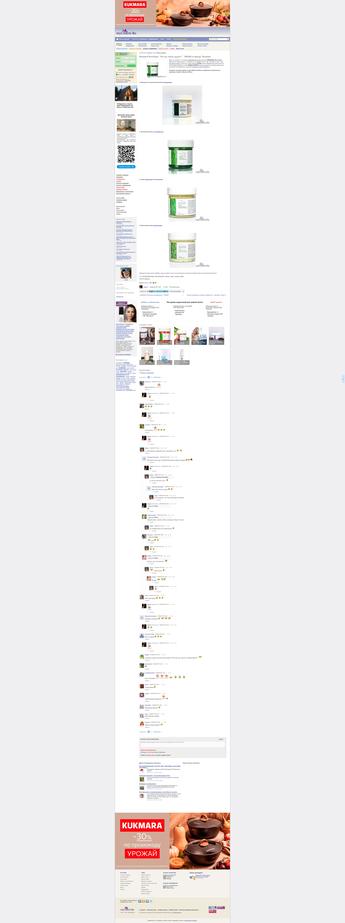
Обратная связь (152, 910)
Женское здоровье (202, 43)
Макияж (169, 43)
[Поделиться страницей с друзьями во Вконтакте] (150, 291)
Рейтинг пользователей (126, 881)
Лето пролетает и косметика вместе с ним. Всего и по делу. (126, 252)
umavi (146, 714)
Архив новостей (120, 206)
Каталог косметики (122, 183)
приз (122, 379)
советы (134, 382)
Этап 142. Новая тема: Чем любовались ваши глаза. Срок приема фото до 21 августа (124, 257)
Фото (162, 39)
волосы (126, 363)
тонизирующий (157, 225)
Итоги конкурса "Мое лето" (123, 249)
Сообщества (120, 179)
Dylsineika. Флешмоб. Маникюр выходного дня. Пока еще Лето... (124, 230)
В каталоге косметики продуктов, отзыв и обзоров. (169, 876)
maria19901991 (149, 404)
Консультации (120, 210)
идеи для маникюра (131, 365)
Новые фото (120, 187)
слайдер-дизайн (128, 382)
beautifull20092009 (150, 672)
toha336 (147, 654)
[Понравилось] (166, 381)
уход (127, 385)
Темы (143, 872)
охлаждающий (167, 82)
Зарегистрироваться (148, 750)
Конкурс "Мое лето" (121, 246)
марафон (130, 371)
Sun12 (146, 684)
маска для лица (119, 373)
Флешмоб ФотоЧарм (148, 276)
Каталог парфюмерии (123, 185)
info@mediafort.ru (177, 912)
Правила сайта (173, 910)
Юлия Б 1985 (148, 664)
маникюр (123, 371)
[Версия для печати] (183, 291)
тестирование (127, 383)
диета (123, 364)
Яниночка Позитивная (153, 457)
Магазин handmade (180, 39)
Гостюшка (147, 424)
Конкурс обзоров (121, 189)
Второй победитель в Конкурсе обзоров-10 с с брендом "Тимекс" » (206, 295)
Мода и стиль (155, 45)
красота (126, 369)
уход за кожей (119, 388)
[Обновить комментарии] (343, 379)
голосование (119, 364)
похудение (132, 378)
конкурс (122, 367)
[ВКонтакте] (139, 901)
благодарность (119, 362)
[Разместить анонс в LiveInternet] (159, 291)
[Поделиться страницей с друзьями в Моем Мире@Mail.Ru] (152, 291)
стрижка (121, 383)
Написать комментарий (147, 372)
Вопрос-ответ (180, 48)
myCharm (123, 872)
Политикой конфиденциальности (123, 81)
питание (127, 376)
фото (134, 390)
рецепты (122, 382)
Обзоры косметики (121, 48)
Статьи (172, 48)
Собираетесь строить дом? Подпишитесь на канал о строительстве (125, 105)
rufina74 (149, 52)
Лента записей (124, 39)
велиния (167, 276)
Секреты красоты (187, 45)
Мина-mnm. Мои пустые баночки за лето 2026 (203, 875)
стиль (117, 383)
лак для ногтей (132, 369)
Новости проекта (164, 48)
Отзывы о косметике (135, 48)
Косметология (142, 45)
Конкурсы (147, 278)
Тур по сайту (120, 198)
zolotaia (149, 555)
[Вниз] (343, 382)
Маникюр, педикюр (172, 45)
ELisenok (147, 722)
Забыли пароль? (120, 65)
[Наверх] (343, 376)
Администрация (121, 200)
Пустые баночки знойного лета (124, 234)
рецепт (117, 382)
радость (133, 380)
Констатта (147, 381)
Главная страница (122, 175)
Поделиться (119, 296)
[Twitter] (147, 901)
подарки (118, 378)
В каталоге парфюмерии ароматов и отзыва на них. (170, 887)
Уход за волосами (156, 43)
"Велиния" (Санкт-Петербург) (200, 67)
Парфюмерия (130, 45)
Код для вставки (176, 291)
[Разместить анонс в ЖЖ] (165, 291)
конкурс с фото (179, 276)
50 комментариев (175, 287)
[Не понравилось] (164, 381)
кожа (117, 367)
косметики (143, 39)
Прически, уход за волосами (149, 883)
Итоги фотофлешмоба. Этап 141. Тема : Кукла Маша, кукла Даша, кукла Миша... (125, 238)
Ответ (152, 477)
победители (132, 376)
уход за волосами (122, 387)
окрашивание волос (122, 374)
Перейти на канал (125, 166)
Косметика (129, 43)
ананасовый (149, 179)
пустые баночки (131, 379)
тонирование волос (120, 385)
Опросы (118, 214)
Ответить (147, 389)
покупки (128, 378)
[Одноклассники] (143, 901)
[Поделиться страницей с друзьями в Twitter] (154, 291)
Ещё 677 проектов (216, 302)
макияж (117, 371)
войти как (150, 755)
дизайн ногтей (129, 364)
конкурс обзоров (130, 367)
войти (144, 752)
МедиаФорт (131, 912)
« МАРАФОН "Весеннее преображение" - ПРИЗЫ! (154, 295)
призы (172, 276)
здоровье (123, 365)
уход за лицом (126, 388)
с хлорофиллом (158, 131)
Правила (119, 202)
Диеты (118, 208)
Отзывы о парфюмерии (150, 48)
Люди (169, 39)
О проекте (142, 910)
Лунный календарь (121, 212)
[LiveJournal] (151, 901)
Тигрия (146, 448)
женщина (118, 365)
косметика (119, 369)
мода (125, 373)
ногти (133, 373)
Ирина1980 (148, 705)
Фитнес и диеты (202, 45)
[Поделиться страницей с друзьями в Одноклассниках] (148, 291)
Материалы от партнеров (124, 191)
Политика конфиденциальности (189, 910)
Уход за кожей (142, 43)
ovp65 (146, 595)
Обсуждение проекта (123, 193)
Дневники (119, 177)
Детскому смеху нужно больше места (126, 116)
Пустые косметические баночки (123, 380)
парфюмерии (153, 39)
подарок (123, 378)
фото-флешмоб (159, 276)
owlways (147, 693)
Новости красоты (187, 43)
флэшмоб (129, 390)
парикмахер (120, 376)
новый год (129, 373)
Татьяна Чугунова (149, 634)
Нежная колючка (151, 515)
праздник (118, 379)
